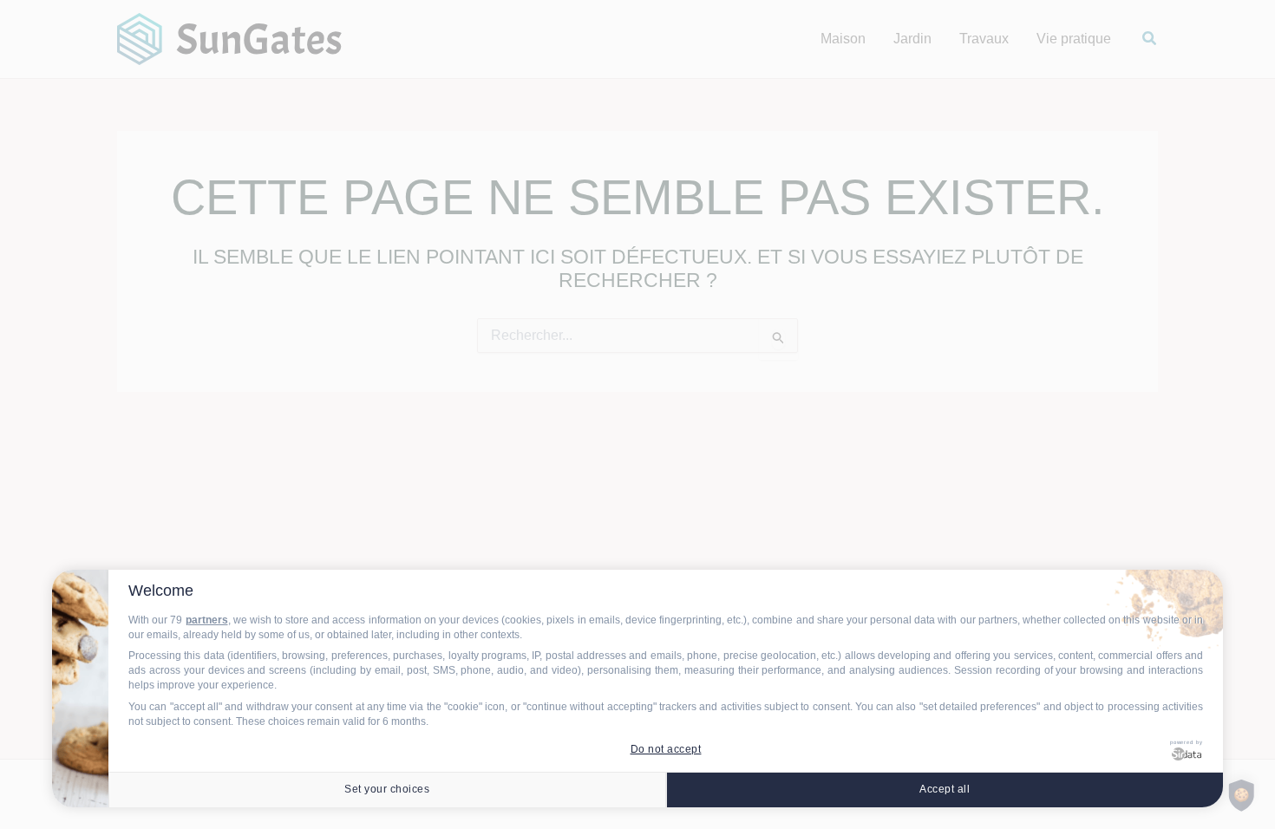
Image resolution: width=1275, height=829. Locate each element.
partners (207, 620)
